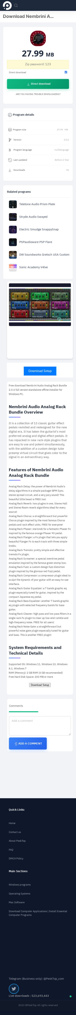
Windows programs (20, 885)
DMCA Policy (16, 858)
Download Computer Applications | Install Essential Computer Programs (38, 913)
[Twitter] (14, 989)
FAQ (11, 850)
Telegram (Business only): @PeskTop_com (36, 979)
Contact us (15, 832)
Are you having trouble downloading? (38, 94)
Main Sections (18, 871)
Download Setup (40, 371)
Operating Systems (19, 893)
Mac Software (17, 902)
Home (12, 823)
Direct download (40, 84)
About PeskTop (17, 841)
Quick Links (16, 810)
